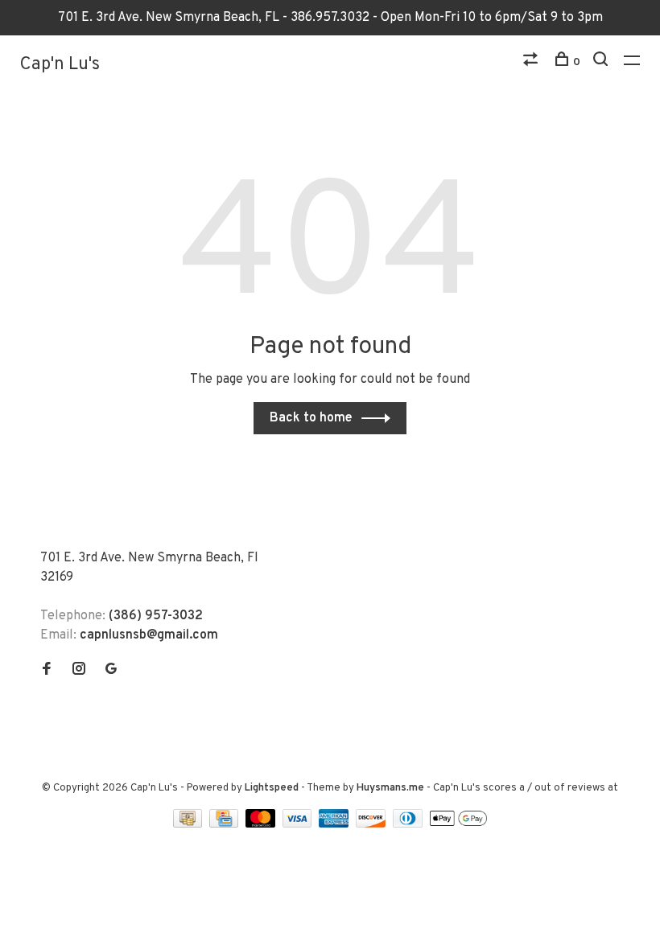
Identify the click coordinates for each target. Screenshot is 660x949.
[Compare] (532, 62)
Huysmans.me (392, 788)
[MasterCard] (261, 824)
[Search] (602, 62)
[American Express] (335, 824)
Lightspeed (272, 788)
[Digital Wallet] (458, 824)
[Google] (111, 671)
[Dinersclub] (410, 824)
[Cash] (189, 824)
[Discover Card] (372, 824)
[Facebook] (46, 671)
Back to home (311, 418)
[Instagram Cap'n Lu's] (78, 671)
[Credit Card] (225, 824)
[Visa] (299, 824)
